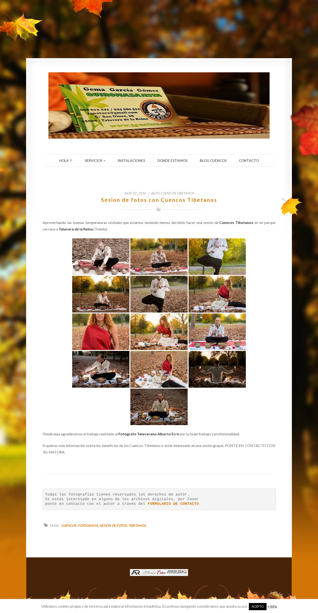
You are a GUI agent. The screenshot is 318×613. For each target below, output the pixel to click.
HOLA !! (65, 160)
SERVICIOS (93, 160)
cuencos (68, 525)
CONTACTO (249, 160)
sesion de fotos (113, 525)
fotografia (88, 525)
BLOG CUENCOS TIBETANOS (172, 193)
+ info (272, 606)
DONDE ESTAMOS (172, 160)
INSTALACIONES (131, 160)
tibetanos (137, 525)
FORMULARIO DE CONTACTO (173, 504)
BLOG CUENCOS (213, 160)
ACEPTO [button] (258, 606)
